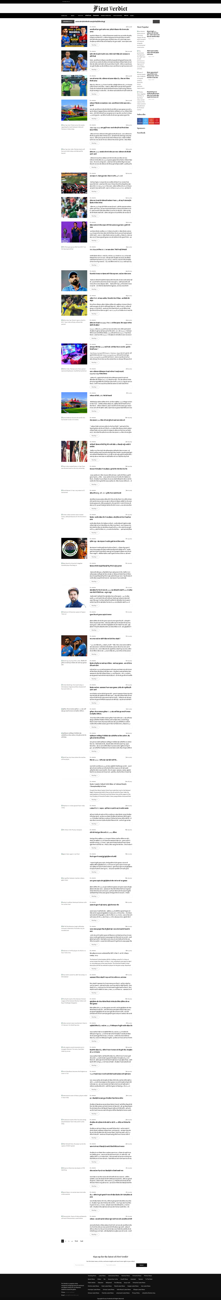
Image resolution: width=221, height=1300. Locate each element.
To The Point (148, 1279)
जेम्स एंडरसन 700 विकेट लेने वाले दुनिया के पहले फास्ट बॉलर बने (107, 420)
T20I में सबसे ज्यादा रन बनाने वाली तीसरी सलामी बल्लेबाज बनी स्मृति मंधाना (110, 1074)
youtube (157, 122)
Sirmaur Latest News (108, 1289)
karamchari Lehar (113, 1279)
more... (132, 15)
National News (125, 1275)
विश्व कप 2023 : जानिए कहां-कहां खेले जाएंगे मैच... (104, 760)
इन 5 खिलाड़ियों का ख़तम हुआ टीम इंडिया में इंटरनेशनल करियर (106, 1098)
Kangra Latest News (133, 1286)
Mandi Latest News (119, 1286)
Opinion (140, 1279)
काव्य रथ (126, 15)
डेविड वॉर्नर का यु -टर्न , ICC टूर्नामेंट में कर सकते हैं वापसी (105, 493)
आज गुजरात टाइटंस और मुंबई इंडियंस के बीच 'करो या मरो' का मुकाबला (108, 881)
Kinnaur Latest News (93, 1293)
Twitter (146, 122)
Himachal (64, 15)
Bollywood (109, 1282)
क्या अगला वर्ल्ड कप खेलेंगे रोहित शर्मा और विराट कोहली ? (105, 639)
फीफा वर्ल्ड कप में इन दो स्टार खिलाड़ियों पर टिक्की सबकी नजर (106, 1171)
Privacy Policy (136, 1293)
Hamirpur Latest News (94, 1289)
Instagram (151, 122)
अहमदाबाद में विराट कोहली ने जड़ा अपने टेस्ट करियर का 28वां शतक (108, 977)
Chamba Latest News (108, 1293)
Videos (99, 1279)
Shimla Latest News (93, 1286)
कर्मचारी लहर (88, 15)
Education (100, 1282)
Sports (94, 26)
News (73, 15)
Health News (124, 1279)
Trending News (92, 1275)
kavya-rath (127, 1282)
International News (113, 1275)
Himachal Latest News (139, 1282)
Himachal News (136, 1275)
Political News (148, 1275)
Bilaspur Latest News (139, 1289)
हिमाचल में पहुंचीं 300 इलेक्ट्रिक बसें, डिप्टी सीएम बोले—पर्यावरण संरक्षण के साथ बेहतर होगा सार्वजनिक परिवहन (153, 34)
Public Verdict (91, 1282)
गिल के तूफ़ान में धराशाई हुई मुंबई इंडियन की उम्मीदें (103, 856)
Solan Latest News (107, 1286)
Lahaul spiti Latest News (123, 1293)
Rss (104, 1279)
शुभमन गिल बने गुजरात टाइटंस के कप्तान (100, 615)
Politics (80, 15)
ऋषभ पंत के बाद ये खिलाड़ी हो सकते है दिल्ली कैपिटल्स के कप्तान (107, 1146)
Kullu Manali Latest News (124, 1289)
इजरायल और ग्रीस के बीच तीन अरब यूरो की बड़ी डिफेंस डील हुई (90, 21)
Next (76, 1241)
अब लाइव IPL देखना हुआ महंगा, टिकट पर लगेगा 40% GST (106, 176)
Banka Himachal (106, 15)
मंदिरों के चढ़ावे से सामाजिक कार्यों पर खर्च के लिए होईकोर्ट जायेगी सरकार (153, 52)
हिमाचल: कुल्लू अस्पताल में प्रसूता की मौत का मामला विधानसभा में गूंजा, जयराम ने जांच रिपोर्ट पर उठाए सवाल (153, 75)
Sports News (91, 1279)
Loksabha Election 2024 (148, 1293)
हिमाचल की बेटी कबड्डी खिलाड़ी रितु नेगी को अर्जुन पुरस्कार (106, 566)
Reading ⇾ (94, 45)
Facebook (140, 122)
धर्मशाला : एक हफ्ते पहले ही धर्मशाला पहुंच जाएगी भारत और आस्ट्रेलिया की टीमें (111, 1219)
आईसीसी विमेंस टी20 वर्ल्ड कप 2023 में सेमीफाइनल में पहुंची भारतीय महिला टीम (111, 1026)
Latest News (102, 1275)
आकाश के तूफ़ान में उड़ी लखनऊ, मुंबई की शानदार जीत (104, 905)
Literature (133, 1279)
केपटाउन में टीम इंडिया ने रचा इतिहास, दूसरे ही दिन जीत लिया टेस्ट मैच (108, 469)
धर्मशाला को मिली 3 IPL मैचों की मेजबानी (101, 396)
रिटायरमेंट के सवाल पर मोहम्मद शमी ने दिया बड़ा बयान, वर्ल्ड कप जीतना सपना (110, 274)
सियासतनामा (96, 15)
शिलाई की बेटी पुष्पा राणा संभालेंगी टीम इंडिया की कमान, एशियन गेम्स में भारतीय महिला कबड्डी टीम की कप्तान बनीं (153, 94)
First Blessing (117, 15)
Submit (141, 1265)
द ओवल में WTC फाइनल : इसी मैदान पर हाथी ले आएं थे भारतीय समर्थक (109, 808)
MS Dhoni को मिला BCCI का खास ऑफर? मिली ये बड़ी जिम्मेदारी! (108, 249)
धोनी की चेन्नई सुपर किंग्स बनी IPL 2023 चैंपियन (103, 832)
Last (81, 1241)
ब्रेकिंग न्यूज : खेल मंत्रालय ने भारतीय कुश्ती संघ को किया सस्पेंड (107, 541)
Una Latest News (145, 1286)
